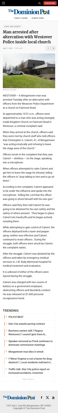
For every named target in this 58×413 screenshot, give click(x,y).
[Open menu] (3, 3)
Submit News (38, 18)
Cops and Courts (12, 26)
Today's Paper (21, 18)
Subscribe (50, 3)
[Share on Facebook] (48, 48)
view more (28, 379)
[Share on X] (53, 48)
